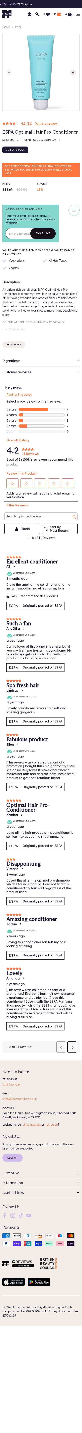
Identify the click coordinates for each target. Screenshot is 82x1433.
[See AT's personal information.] (14, 566)
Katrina (12, 815)
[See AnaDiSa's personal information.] (23, 628)
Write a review (46, 123)
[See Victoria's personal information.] (22, 868)
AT (8, 566)
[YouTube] (28, 1215)
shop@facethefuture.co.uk (19, 1099)
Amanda (13, 978)
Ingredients (11, 361)
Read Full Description (40, 139)
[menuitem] (4, 1215)
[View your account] (29, 14)
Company (10, 1173)
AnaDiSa (13, 628)
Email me (43, 233)
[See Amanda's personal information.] (23, 978)
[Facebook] (4, 1215)
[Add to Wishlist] (74, 210)
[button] (13, 483)
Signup (12, 1157)
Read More (14, 344)
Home (6, 27)
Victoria (12, 869)
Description (11, 282)
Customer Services (16, 372)
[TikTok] (20, 1215)
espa (18, 27)
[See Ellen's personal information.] (17, 744)
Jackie (11, 924)
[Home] (5, 1263)
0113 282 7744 (11, 1085)
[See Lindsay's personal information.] (22, 690)
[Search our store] (37, 14)
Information (12, 1182)
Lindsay (12, 690)
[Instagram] (12, 1215)
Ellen (10, 744)
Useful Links (13, 1192)
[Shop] (78, 14)
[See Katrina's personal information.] (21, 814)
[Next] (73, 72)
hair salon (51, 1124)
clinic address (32, 1124)
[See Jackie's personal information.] (20, 924)
